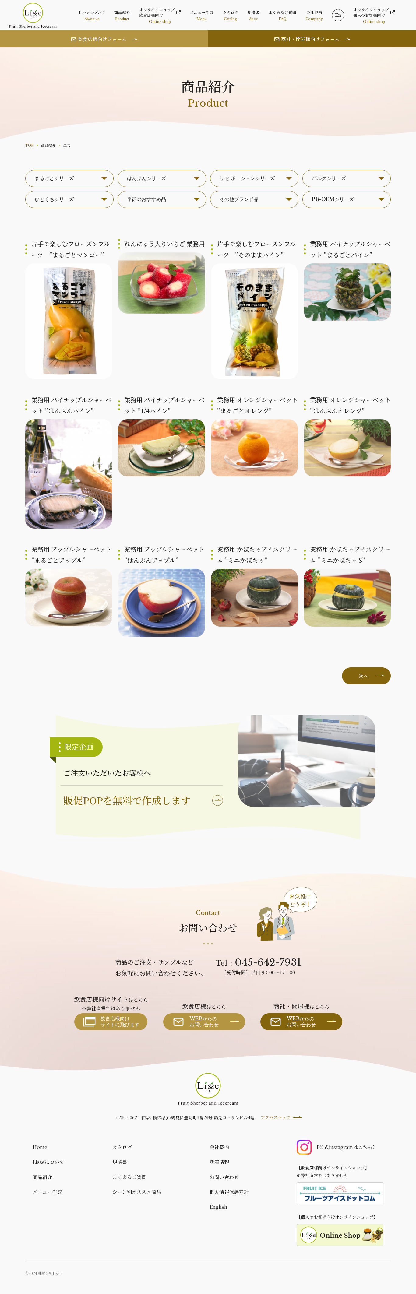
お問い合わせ (224, 1176)
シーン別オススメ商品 (136, 1191)
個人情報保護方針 (229, 1191)
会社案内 (219, 1147)
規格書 (119, 1162)
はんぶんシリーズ (146, 178)
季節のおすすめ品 (146, 199)
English (218, 1206)
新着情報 (219, 1162)
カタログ (122, 1147)
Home (40, 1147)
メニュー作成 (47, 1191)
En (338, 15)
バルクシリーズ (329, 178)
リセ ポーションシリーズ (247, 178)
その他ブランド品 (239, 199)
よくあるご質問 (129, 1176)
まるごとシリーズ (54, 178)
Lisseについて (48, 1162)
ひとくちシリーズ (54, 199)
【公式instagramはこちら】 (345, 1147)
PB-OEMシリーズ (333, 199)
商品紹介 (42, 1176)
